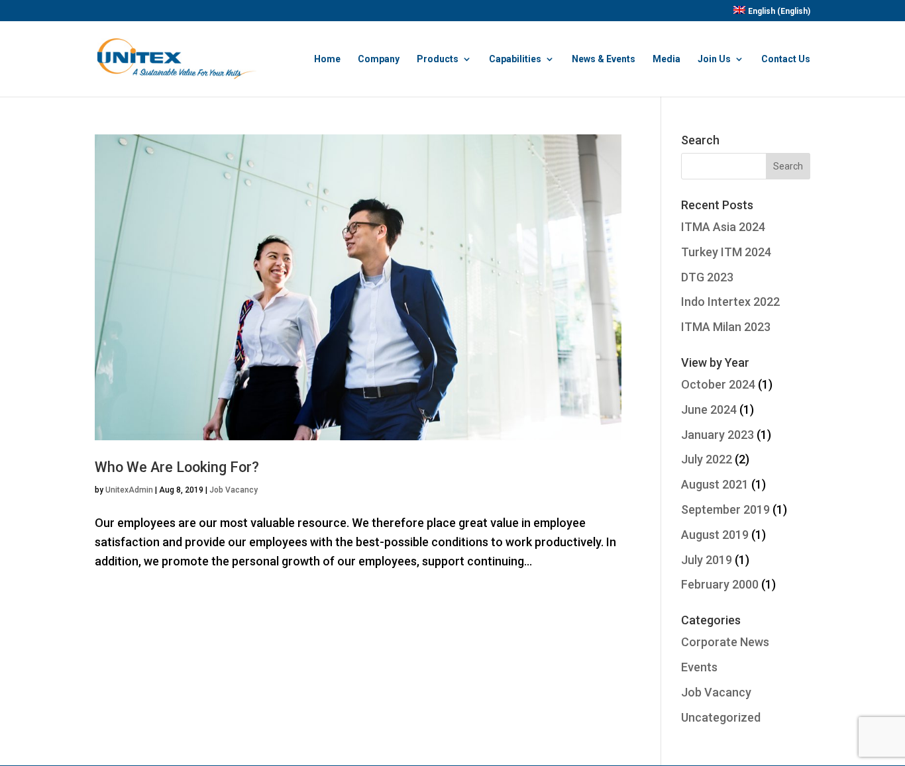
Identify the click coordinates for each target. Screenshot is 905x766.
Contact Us (785, 59)
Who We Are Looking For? (177, 467)
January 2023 (717, 435)
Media (666, 59)
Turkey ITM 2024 (726, 252)
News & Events (603, 59)
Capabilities (515, 59)
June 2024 (709, 409)
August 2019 (715, 535)
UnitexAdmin (129, 490)
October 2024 (718, 384)
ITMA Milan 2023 (726, 327)
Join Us (714, 59)
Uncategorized (721, 717)
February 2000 (720, 584)
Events (699, 667)
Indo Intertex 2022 (730, 302)
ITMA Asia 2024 (723, 227)
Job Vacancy (233, 490)
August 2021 (715, 484)
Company (378, 59)
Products (437, 59)
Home (327, 59)
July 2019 (706, 560)
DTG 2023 (707, 277)
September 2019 (725, 509)
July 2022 (706, 459)
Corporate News (725, 642)
